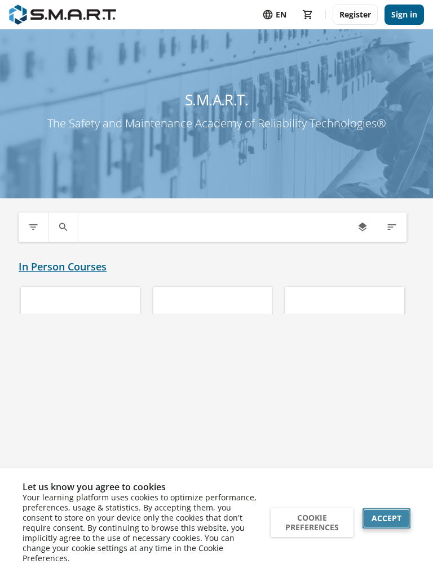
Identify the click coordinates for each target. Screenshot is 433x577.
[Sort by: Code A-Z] (392, 227)
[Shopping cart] (308, 15)
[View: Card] (362, 227)
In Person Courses (63, 266)
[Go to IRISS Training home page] (62, 15)
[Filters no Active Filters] (33, 227)
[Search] (63, 227)
